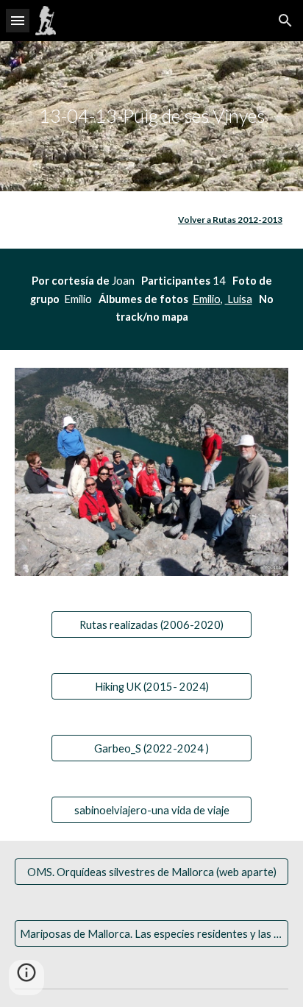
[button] (17, 20)
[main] (151, 116)
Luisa (238, 299)
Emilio (207, 299)
